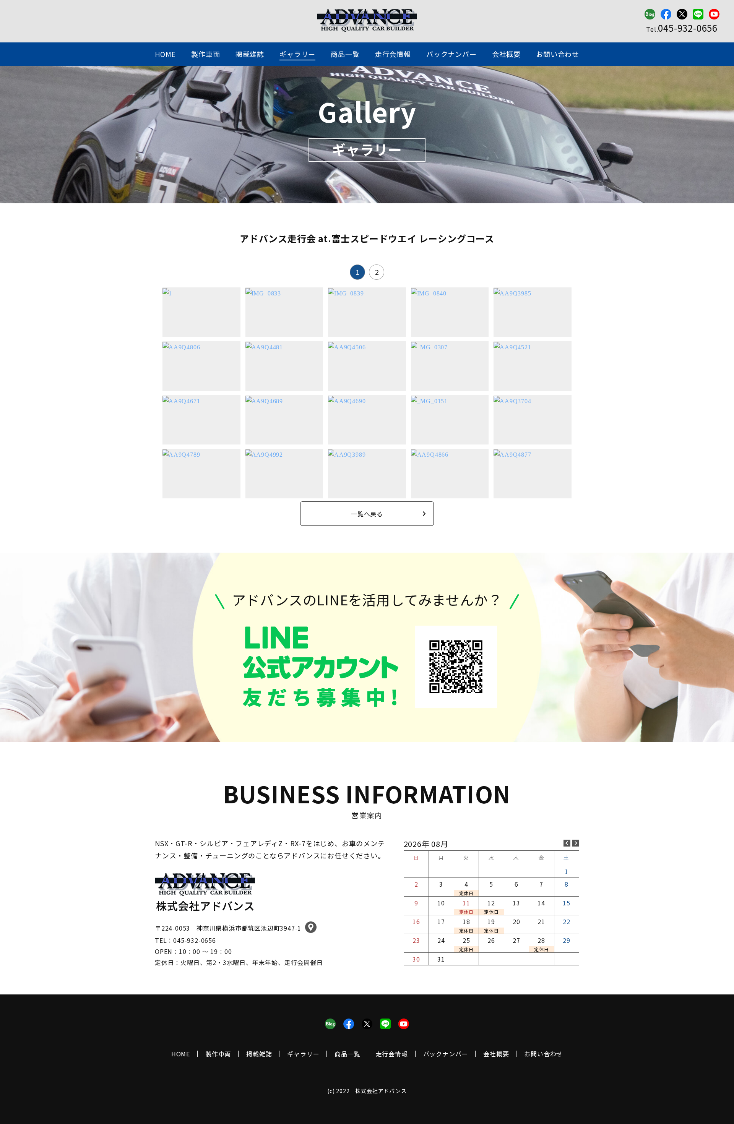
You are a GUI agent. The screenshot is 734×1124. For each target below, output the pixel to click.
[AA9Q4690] (346, 400)
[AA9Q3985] (512, 292)
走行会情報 (393, 54)
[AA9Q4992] (264, 454)
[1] (167, 292)
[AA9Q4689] (264, 400)
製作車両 (205, 54)
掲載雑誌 (249, 54)
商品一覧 (345, 54)
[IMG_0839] (346, 292)
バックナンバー (451, 54)
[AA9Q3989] (346, 454)
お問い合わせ (557, 54)
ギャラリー (297, 54)
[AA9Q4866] (429, 454)
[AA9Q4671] (181, 400)
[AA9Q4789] (181, 454)
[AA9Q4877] (512, 454)
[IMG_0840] (429, 292)
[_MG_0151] (429, 400)
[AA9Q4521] (512, 346)
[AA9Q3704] (512, 400)
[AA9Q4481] (264, 346)
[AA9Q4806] (181, 346)
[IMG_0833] (263, 292)
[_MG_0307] (429, 346)
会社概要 (506, 54)
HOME (165, 54)
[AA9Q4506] (346, 346)
